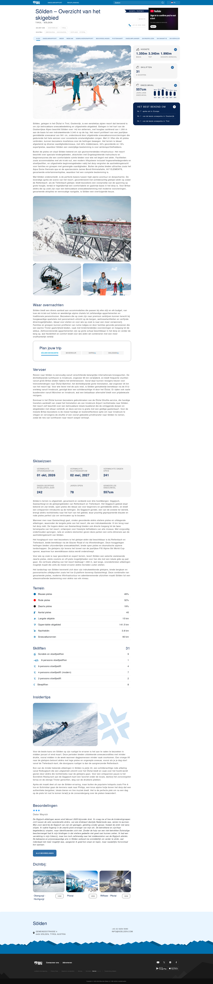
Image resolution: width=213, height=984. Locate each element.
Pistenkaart (117, 38)
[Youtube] (158, 962)
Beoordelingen (103, 38)
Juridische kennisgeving (40, 971)
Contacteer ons (52, 962)
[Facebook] (176, 962)
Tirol (64, 28)
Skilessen (112, 353)
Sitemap (80, 971)
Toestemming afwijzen (110, 971)
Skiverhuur (175, 38)
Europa (156, 111)
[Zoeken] (162, 2)
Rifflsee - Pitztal (78, 32)
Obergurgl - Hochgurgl (56, 32)
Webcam (70, 38)
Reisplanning (73, 2)
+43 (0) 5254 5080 (139, 25)
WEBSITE (142, 19)
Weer (61, 38)
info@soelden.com (122, 931)
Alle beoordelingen (44, 853)
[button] (82, 437)
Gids (38, 38)
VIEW (59, 896)
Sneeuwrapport (55, 2)
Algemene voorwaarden (68, 971)
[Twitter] (164, 962)
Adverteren (67, 962)
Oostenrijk (53, 28)
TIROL (39, 22)
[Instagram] (170, 962)
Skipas (91, 353)
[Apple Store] (173, 968)
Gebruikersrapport (84, 38)
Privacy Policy (54, 971)
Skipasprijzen (148, 38)
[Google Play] (161, 968)
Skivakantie (162, 38)
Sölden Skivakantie (49, 353)
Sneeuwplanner (132, 38)
